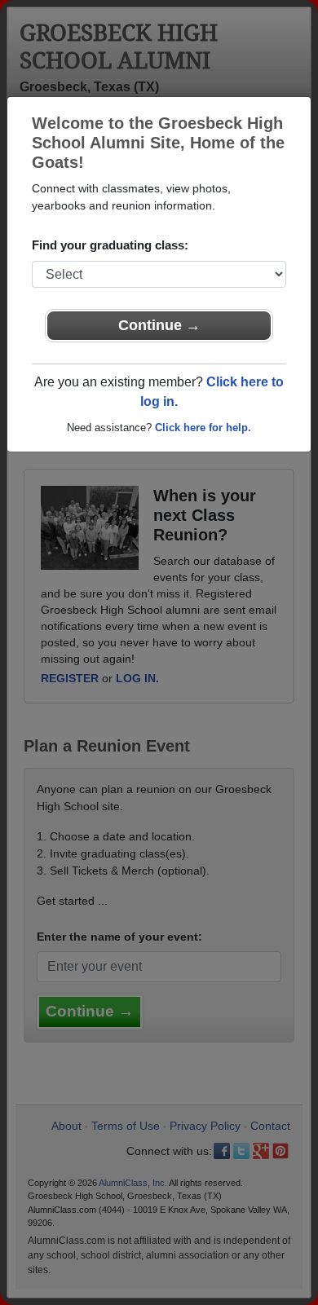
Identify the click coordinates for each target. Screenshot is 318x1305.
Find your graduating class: (110, 245)
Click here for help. (203, 427)
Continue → (159, 325)
